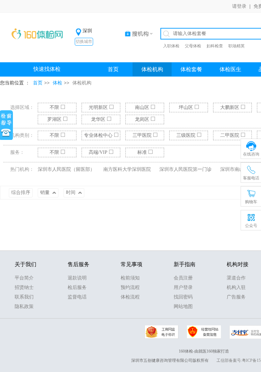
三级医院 (185, 135)
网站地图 (183, 306)
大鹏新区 (229, 107)
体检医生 (230, 69)
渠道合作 (236, 277)
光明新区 (98, 107)
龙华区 (98, 119)
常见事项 (131, 264)
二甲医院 (229, 135)
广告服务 (236, 297)
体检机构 (152, 69)
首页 (113, 69)
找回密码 (183, 297)
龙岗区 (142, 119)
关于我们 (25, 264)
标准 (142, 152)
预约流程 (130, 287)
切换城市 (84, 41)
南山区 (142, 107)
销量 (45, 192)
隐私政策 (24, 306)
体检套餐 (191, 69)
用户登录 (183, 287)
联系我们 (24, 297)
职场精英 (236, 46)
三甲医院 (142, 135)
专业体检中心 (98, 135)
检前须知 (130, 277)
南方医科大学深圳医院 (127, 169)
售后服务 (78, 264)
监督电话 (77, 297)
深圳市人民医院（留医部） (66, 169)
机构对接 (237, 264)
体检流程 (130, 297)
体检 (57, 82)
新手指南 (184, 264)
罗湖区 (54, 119)
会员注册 (183, 277)
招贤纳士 (24, 287)
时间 (71, 192)
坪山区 (186, 107)
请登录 (239, 6)
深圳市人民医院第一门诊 (185, 169)
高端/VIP (98, 152)
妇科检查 (215, 46)
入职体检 (171, 46)
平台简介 (24, 277)
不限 (54, 107)
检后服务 (77, 287)
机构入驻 (236, 287)
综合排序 (20, 192)
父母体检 (193, 46)
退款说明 (77, 277)
